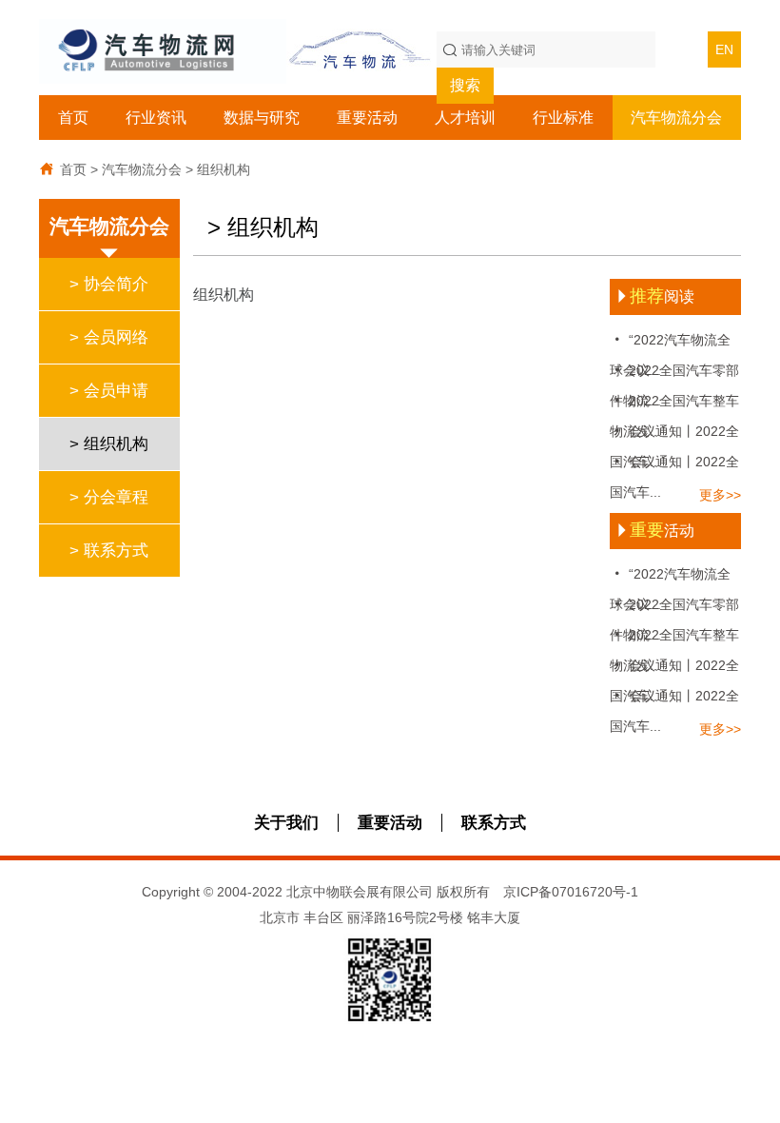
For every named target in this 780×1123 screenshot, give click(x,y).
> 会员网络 (108, 337)
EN (724, 49)
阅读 (654, 296)
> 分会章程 (108, 497)
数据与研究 (262, 117)
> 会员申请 (108, 391)
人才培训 (465, 117)
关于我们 (286, 823)
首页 (73, 117)
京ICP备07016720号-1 (570, 891)
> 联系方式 (108, 551)
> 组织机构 (108, 444)
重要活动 (367, 117)
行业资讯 (156, 117)
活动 (654, 530)
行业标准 (563, 117)
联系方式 (493, 823)
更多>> (720, 494)
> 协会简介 (108, 284)
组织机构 (223, 169)
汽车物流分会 (676, 117)
